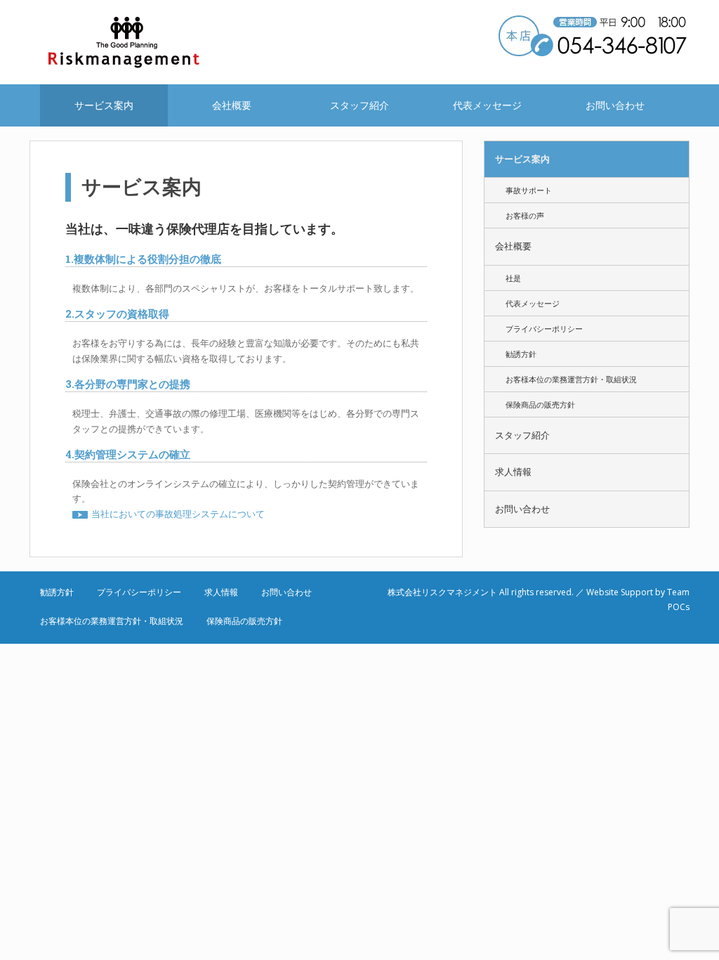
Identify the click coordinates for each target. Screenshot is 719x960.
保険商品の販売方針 (540, 404)
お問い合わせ (615, 105)
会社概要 (231, 105)
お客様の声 (525, 215)
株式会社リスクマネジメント (141, 42)
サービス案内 (103, 105)
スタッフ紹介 (359, 105)
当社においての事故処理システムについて (178, 513)
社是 (513, 278)
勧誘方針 (521, 354)
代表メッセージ (487, 105)
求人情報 (513, 472)
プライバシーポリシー (544, 328)
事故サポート (529, 190)
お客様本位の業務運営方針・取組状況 (571, 379)
